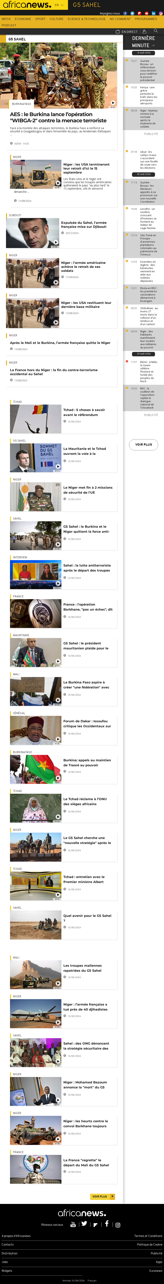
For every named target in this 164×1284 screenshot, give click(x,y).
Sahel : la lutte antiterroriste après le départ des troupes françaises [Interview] (87, 569)
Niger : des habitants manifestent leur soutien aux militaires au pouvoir (148, 339)
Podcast (9, 25)
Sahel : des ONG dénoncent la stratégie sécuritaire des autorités (86, 1047)
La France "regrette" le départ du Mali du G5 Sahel (86, 1162)
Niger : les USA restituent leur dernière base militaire (86, 305)
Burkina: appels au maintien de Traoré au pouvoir (87, 762)
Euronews (155, 1271)
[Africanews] (25, 4)
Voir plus (143, 444)
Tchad (17, 402)
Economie (23, 19)
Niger (17, 157)
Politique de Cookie (149, 1244)
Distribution (9, 1253)
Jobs (5, 1262)
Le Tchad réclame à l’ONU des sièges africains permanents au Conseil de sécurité (85, 802)
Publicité (156, 1253)
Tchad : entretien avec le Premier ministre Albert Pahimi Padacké (84, 880)
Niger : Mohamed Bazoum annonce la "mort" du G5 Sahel (85, 1085)
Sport (40, 19)
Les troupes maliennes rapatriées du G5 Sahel (82, 968)
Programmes (146, 19)
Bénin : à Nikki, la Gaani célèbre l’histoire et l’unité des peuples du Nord (149, 371)
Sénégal (19, 713)
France (18, 596)
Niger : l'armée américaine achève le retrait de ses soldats (83, 267)
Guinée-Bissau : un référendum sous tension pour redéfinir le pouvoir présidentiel (148, 70)
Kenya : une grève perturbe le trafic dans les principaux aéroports (148, 95)
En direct (129, 32)
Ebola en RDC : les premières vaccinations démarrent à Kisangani (149, 294)
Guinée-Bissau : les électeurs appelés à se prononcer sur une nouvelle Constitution (149, 192)
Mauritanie (21, 635)
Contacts (8, 1244)
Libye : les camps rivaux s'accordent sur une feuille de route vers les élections (149, 159)
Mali (16, 674)
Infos (6, 19)
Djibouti (15, 215)
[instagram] (118, 1224)
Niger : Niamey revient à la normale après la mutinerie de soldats (149, 118)
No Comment (120, 19)
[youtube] (73, 1224)
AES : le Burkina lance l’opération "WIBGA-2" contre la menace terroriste (58, 117)
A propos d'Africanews (16, 1236)
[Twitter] (84, 1224)
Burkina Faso (21, 104)
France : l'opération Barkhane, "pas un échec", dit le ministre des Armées (88, 608)
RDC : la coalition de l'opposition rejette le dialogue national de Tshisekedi (147, 398)
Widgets (7, 1271)
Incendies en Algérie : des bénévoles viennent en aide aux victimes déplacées (148, 271)
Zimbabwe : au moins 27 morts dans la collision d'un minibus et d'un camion (149, 316)
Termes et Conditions (148, 1236)
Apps (159, 1262)
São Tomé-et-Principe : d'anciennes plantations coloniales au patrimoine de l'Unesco (148, 245)
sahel (17, 518)
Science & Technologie (87, 19)
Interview (20, 557)
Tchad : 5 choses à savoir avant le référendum (84, 412)
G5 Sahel (19, 440)
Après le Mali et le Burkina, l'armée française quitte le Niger (60, 343)
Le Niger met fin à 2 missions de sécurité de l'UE (88, 490)
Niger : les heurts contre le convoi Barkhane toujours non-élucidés (85, 1124)
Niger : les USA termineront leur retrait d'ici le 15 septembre (86, 168)
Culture (57, 19)
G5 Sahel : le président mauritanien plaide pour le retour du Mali (85, 646)
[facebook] (107, 1224)
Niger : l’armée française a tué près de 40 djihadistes (85, 1007)
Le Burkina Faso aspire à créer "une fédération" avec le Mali (86, 685)
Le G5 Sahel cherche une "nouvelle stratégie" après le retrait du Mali (87, 841)
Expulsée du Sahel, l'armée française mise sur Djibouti (84, 225)
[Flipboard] (96, 1224)
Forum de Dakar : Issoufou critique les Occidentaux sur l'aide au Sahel (87, 724)
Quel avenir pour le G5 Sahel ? (87, 918)
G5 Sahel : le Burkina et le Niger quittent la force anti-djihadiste (86, 530)
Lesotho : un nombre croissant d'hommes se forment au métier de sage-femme (148, 218)
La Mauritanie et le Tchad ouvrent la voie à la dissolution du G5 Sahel (84, 452)
